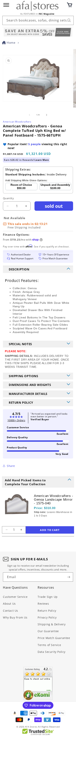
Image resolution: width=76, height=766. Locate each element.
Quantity (8, 198)
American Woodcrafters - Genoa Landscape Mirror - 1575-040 (53, 499)
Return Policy (47, 610)
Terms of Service (49, 645)
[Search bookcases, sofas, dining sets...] (69, 20)
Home (11, 42)
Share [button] (11, 466)
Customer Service (15, 597)
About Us (9, 603)
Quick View (54, 522)
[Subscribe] (68, 577)
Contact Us (10, 610)
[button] (69, 5)
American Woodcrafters (17, 121)
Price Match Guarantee (54, 638)
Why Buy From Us (15, 617)
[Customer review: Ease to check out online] (38, 683)
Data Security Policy (51, 652)
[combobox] (38, 20)
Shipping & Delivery (51, 624)
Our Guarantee (48, 631)
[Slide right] (46, 115)
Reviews (43, 603)
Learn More (41, 160)
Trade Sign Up (48, 597)
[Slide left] (29, 115)
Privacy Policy (47, 617)
